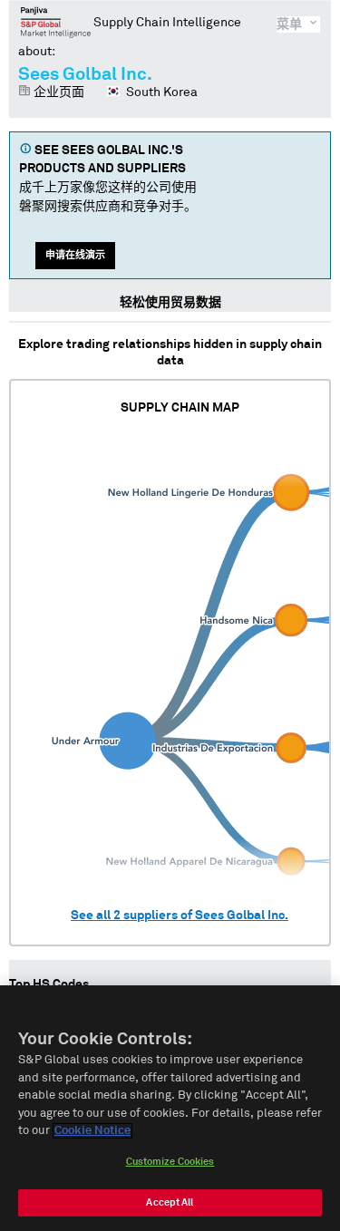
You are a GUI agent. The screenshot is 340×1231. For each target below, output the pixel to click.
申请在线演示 (75, 255)
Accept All (169, 1202)
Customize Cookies (170, 1162)
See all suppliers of (179, 915)
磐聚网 (55, 22)
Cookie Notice (92, 1131)
